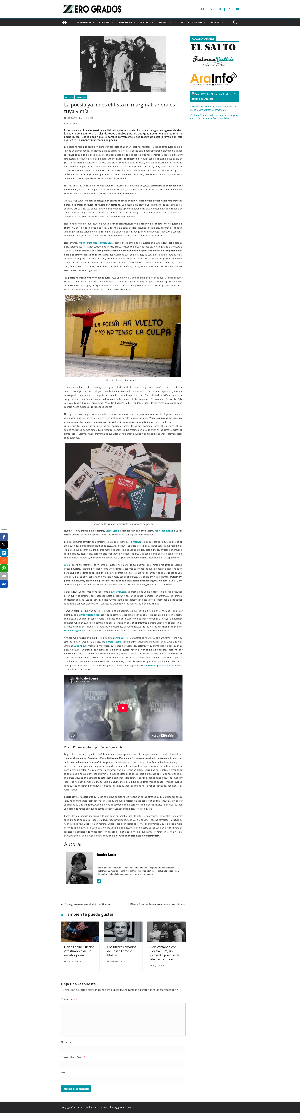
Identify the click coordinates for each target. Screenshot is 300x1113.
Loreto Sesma (113, 641)
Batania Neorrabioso (88, 614)
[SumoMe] (4, 584)
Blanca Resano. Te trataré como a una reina (156, 904)
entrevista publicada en (162, 665)
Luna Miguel (80, 645)
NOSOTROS (217, 22)
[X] (4, 545)
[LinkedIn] (4, 553)
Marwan (137, 541)
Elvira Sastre (121, 637)
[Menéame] (4, 560)
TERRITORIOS (84, 22)
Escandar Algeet (72, 630)
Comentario (69, 999)
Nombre (67, 1042)
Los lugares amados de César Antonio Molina (121, 951)
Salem (67, 564)
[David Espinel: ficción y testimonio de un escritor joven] (80, 923)
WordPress (125, 1107)
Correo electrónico (73, 1057)
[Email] (4, 576)
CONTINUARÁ (195, 22)
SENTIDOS (145, 22)
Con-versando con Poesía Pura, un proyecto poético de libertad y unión (164, 953)
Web (63, 1072)
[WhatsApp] (4, 568)
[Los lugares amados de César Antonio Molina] (123, 923)
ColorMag (113, 1107)
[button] (92, 22)
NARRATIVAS (125, 22)
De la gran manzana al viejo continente (88, 904)
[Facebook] (4, 537)
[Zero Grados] (64, 22)
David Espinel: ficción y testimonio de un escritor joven (79, 951)
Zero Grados (87, 117)
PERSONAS (104, 22)
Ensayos (68, 97)
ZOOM (180, 22)
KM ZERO (163, 22)
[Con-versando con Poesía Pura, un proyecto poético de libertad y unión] (166, 923)
